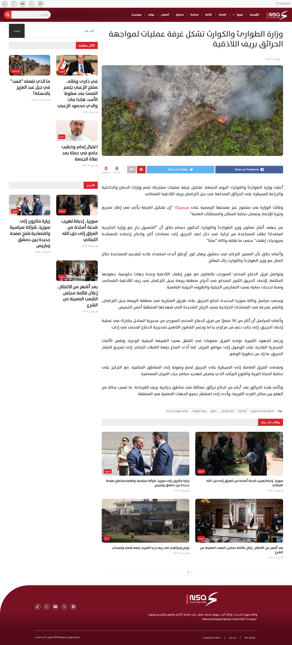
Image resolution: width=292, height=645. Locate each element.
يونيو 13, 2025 (89, 165)
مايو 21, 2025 (89, 112)
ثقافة (208, 14)
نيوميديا (136, 14)
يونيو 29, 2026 (180, 553)
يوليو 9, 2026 (181, 490)
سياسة (194, 14)
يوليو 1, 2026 (274, 558)
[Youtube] (23, 4)
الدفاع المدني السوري (262, 411)
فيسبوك (182, 207)
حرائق (214, 411)
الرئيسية (254, 14)
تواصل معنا (250, 637)
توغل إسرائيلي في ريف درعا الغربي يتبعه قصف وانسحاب (150, 547)
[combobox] (62, 31)
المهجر (165, 14)
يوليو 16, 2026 (274, 490)
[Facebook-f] (40, 4)
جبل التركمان (227, 411)
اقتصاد (222, 14)
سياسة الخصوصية (211, 637)
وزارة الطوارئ (199, 411)
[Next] (189, 572)
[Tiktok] (5, 4)
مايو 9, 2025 (272, 59)
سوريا (240, 14)
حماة (61, 137)
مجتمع (180, 14)
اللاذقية (242, 411)
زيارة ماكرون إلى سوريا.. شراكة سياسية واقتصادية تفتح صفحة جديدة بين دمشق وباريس (147, 483)
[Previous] (196, 572)
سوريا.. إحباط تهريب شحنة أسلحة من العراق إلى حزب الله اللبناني (244, 483)
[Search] (8, 15)
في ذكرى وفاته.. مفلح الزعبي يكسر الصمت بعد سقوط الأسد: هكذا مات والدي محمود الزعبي (78, 93)
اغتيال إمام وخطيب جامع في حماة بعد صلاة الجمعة (80, 153)
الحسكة (15, 71)
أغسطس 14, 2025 (40, 100)
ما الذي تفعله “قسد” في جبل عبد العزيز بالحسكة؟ (30, 87)
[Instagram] (14, 4)
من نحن (232, 637)
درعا (107, 538)
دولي (151, 14)
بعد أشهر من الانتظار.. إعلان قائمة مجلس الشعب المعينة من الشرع (241, 550)
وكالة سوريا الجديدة (177, 411)
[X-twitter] (31, 4)
